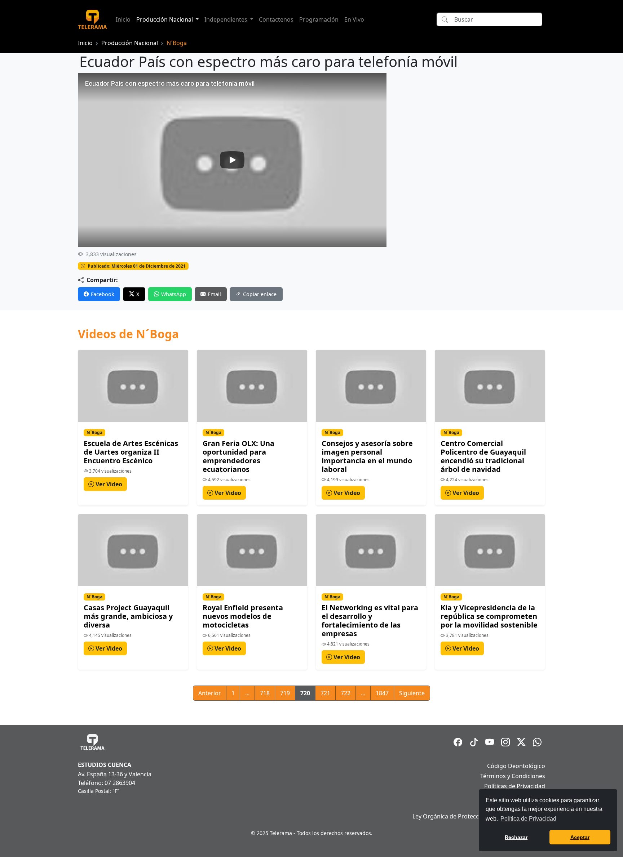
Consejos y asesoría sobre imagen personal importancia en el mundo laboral (367, 456)
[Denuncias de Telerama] (537, 742)
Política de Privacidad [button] (528, 819)
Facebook (102, 294)
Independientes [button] (226, 19)
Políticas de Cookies (518, 796)
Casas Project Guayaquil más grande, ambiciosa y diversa (128, 616)
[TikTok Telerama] (473, 742)
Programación (319, 19)
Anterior (209, 693)
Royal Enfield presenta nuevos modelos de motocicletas (243, 616)
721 (325, 693)
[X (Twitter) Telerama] (521, 742)
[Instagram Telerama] (505, 742)
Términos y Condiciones (512, 776)
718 (265, 693)
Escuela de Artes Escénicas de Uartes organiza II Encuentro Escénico (131, 451)
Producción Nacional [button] (165, 19)
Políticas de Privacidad (514, 786)
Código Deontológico (516, 766)
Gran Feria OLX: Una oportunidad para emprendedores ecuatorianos (238, 456)
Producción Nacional (129, 43)
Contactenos (276, 19)
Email (214, 294)
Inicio (123, 19)
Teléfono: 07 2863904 (106, 783)
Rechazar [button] (516, 837)
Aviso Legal (530, 806)
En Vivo (354, 19)
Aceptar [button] (579, 837)
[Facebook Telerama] (458, 742)
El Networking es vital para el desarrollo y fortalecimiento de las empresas (370, 620)
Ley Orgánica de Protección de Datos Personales (478, 816)
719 (285, 693)
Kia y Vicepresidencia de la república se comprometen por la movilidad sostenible (489, 616)
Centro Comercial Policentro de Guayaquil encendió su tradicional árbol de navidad (483, 456)
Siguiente (412, 693)
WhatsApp (173, 294)
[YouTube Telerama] (489, 742)
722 (345, 693)
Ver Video (108, 484)
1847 (382, 693)
